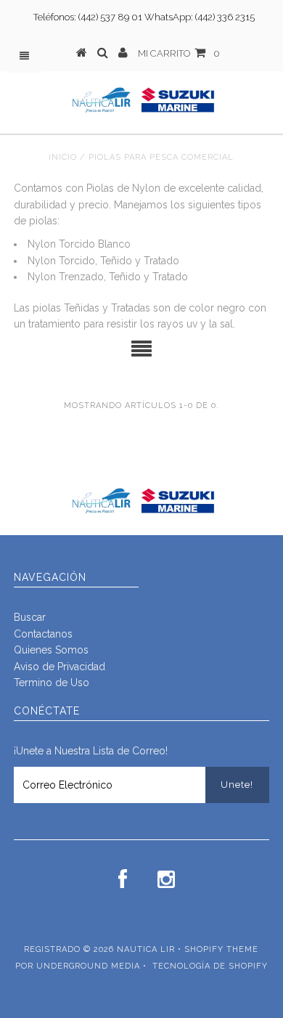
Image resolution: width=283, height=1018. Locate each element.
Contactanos (43, 634)
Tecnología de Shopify (210, 966)
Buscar (30, 617)
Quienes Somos (51, 650)
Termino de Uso (51, 682)
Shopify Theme (221, 949)
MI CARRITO (179, 53)
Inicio (63, 157)
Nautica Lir (146, 949)
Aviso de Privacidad (59, 666)
